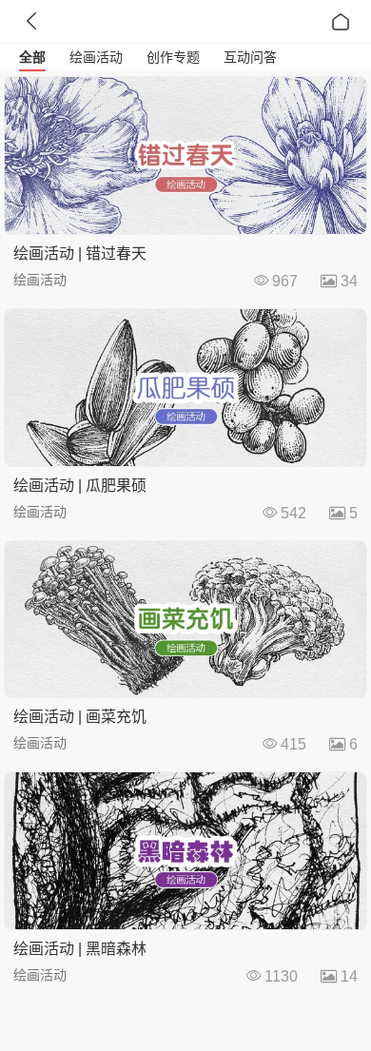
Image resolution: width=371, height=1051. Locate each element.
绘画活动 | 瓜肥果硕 (79, 485)
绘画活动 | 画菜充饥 (79, 717)
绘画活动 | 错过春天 (79, 253)
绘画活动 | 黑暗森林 (79, 949)
